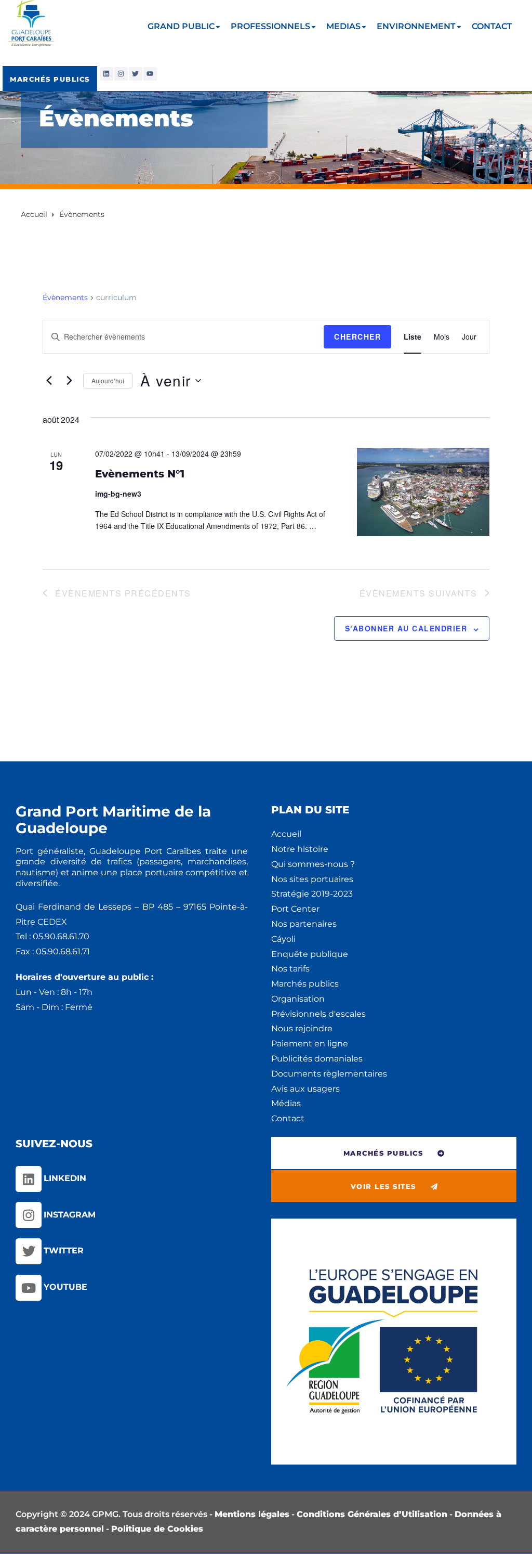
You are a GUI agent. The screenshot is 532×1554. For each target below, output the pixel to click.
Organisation (298, 999)
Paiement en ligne (309, 1043)
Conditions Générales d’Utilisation (372, 1514)
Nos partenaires (304, 924)
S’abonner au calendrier (406, 628)
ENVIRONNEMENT (416, 26)
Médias (286, 1103)
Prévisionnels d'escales (318, 1014)
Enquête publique (309, 954)
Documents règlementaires (329, 1074)
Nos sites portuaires (312, 879)
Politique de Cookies (157, 1529)
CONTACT (492, 26)
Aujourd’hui (107, 380)
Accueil (286, 834)
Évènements (65, 297)
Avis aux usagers (305, 1089)
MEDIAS (343, 26)
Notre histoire (299, 849)
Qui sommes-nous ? (313, 864)
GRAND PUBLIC (181, 26)
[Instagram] (121, 74)
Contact (287, 1118)
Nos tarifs (290, 969)
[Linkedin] (106, 74)
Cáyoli (283, 939)
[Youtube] (150, 74)
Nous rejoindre (301, 1028)
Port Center (295, 909)
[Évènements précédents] (49, 380)
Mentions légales (252, 1514)
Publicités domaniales (317, 1059)
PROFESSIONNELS (270, 26)
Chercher (357, 336)
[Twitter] (135, 74)
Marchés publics (305, 984)
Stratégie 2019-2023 (312, 894)
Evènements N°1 (139, 474)
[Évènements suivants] (69, 380)
